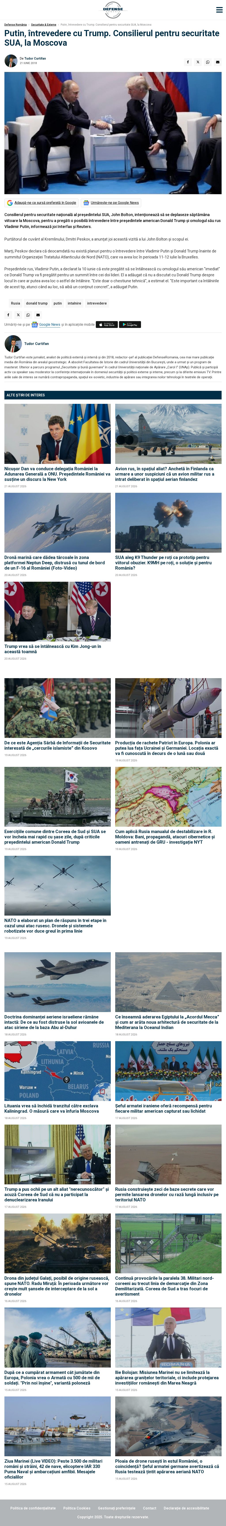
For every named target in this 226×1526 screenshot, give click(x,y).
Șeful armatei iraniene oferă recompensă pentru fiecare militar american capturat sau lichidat (163, 1108)
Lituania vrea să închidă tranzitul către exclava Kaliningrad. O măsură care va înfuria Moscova (51, 1108)
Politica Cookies (76, 1508)
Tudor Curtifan (35, 58)
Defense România (15, 24)
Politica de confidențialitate (33, 1508)
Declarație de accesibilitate (186, 1508)
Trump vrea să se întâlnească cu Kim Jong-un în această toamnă (52, 649)
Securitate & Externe (43, 24)
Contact (149, 1508)
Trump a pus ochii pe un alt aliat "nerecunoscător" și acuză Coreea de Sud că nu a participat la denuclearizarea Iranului (56, 1194)
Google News (49, 324)
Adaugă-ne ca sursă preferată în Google (45, 203)
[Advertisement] (168, 628)
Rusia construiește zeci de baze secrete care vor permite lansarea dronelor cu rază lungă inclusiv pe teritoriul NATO (166, 1194)
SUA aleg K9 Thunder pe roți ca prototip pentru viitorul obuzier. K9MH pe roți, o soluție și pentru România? (163, 563)
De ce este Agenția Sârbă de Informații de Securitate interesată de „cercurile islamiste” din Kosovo (57, 745)
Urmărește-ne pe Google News (115, 203)
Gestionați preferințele (117, 1508)
